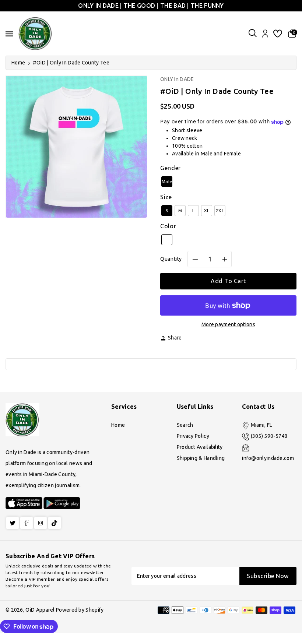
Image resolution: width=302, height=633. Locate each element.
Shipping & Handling (201, 458)
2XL (220, 210)
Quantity (171, 259)
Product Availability (200, 447)
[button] (252, 33)
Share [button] (175, 338)
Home (18, 63)
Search (185, 425)
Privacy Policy (193, 436)
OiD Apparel (40, 610)
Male (167, 181)
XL (207, 210)
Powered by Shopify (79, 610)
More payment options (228, 324)
